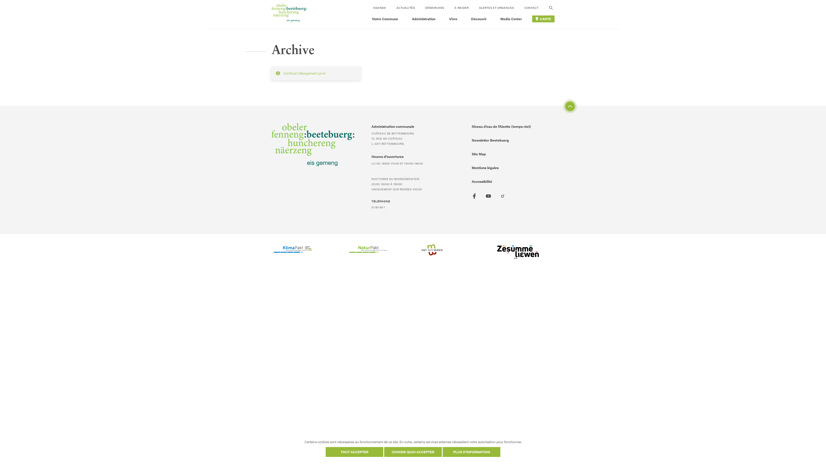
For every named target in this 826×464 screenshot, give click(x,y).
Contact (531, 8)
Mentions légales (485, 167)
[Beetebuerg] (289, 14)
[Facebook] (474, 196)
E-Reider (461, 8)
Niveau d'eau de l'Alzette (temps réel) (501, 126)
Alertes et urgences (496, 8)
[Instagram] (502, 196)
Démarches (434, 8)
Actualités (405, 8)
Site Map (479, 153)
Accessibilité (482, 181)
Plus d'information (471, 451)
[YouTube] (488, 196)
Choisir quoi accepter (413, 451)
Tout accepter (354, 451)
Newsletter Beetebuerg (490, 140)
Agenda (379, 8)
